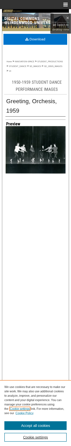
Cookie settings (20, 408)
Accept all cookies (35, 426)
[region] (35, 413)
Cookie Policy (24, 413)
